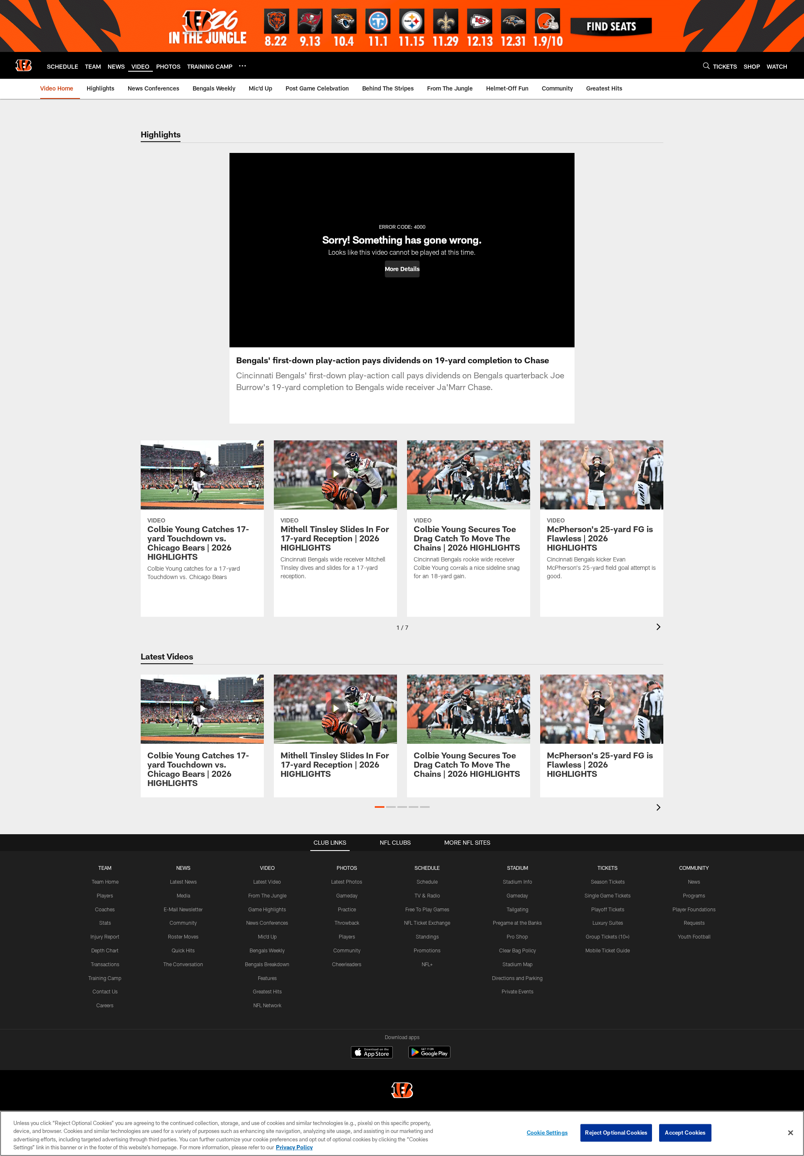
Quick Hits (183, 950)
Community (183, 923)
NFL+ (427, 964)
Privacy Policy (294, 1147)
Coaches (105, 909)
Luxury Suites (608, 923)
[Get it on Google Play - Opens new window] (429, 1056)
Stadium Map (517, 964)
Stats (105, 923)
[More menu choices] (242, 65)
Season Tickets (608, 881)
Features (267, 978)
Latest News (183, 881)
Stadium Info (517, 881)
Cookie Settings (547, 1132)
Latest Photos (346, 881)
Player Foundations (694, 909)
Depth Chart (105, 950)
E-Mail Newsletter (183, 909)
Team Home (105, 881)
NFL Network (267, 1005)
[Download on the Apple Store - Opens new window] (372, 1053)
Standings (427, 936)
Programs (694, 895)
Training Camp (104, 978)
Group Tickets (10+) (607, 936)
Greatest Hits (267, 991)
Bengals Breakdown (267, 964)
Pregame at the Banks (517, 923)
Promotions (427, 950)
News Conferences (267, 923)
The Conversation (183, 964)
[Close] (790, 1132)
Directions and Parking (517, 978)
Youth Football (694, 936)
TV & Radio (427, 895)
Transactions (105, 964)
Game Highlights (267, 909)
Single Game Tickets (608, 895)
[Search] (706, 65)
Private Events (517, 991)
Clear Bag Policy (517, 950)
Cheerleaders (346, 964)
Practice (347, 909)
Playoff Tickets (607, 909)
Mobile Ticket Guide (607, 950)
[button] (402, 269)
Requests (694, 923)
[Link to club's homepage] (23, 65)
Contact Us (105, 991)
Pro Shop (517, 936)
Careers (104, 1005)
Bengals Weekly (267, 950)
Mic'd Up (267, 936)
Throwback (347, 923)
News (694, 881)
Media (183, 895)
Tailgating (517, 909)
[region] (402, 1133)
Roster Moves (183, 936)
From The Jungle (267, 895)
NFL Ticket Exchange (427, 923)
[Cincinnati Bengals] (402, 1091)
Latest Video (267, 881)
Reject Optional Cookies (616, 1132)
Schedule (427, 881)
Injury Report (104, 936)
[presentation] (660, 627)
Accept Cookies (685, 1132)
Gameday (347, 895)
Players (105, 895)
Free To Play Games (427, 909)
